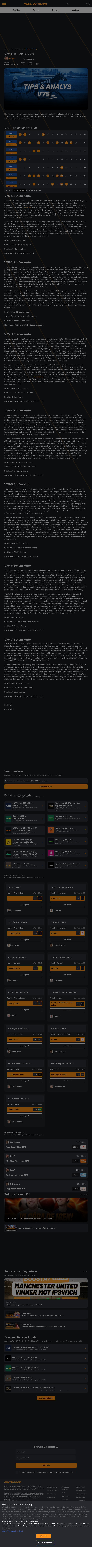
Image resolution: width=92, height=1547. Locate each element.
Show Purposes (45, 1543)
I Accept (43, 1536)
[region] (46, 1524)
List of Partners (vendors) (12, 1531)
